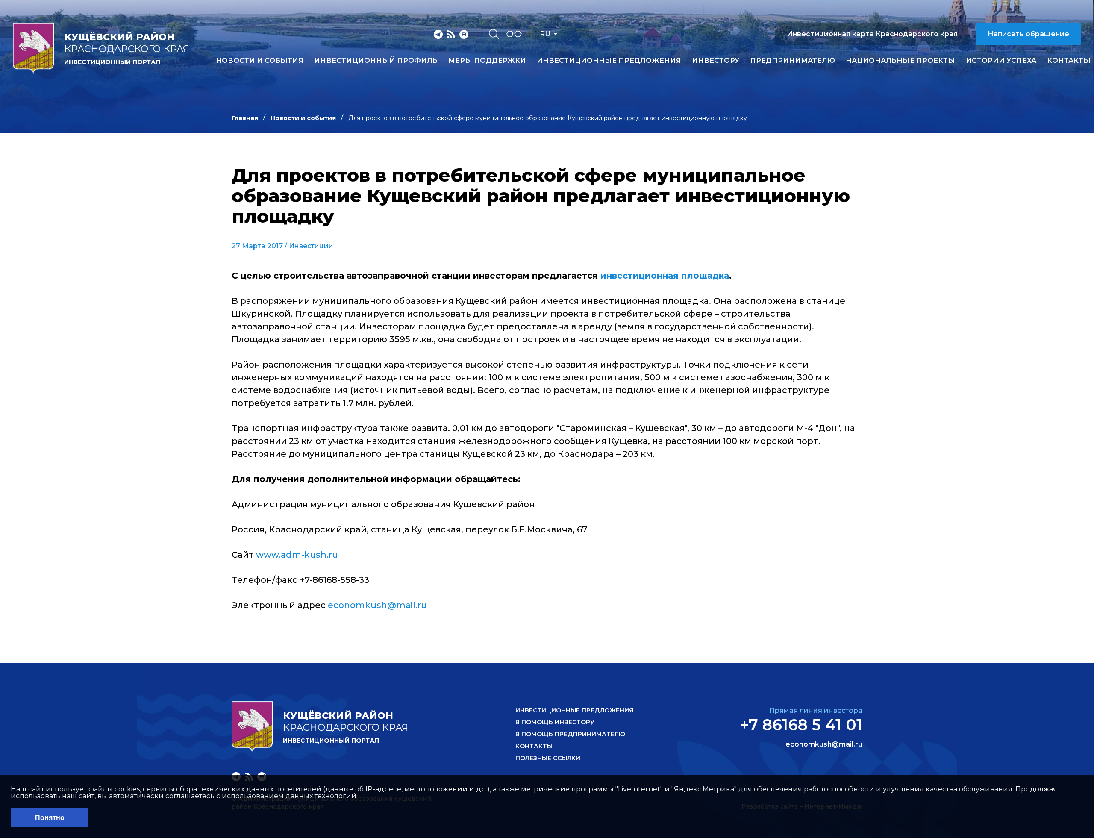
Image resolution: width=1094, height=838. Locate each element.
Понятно (50, 817)
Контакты (1069, 60)
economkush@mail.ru (377, 605)
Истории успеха (1001, 60)
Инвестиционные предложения (609, 60)
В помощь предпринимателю (570, 734)
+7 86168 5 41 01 (801, 724)
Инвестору (715, 60)
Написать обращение (1028, 34)
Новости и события (259, 60)
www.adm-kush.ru (297, 555)
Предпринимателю (792, 60)
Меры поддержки (487, 60)
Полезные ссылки (547, 758)
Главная (245, 118)
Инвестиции (311, 246)
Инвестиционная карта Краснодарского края (872, 34)
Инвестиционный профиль (376, 60)
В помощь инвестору (554, 722)
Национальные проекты (900, 60)
